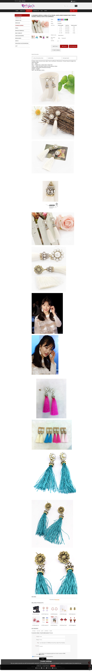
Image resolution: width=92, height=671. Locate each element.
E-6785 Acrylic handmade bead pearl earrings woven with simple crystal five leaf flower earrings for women (36, 625)
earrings (33, 630)
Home (17, 10)
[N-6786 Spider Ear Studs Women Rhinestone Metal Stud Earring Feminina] (72, 609)
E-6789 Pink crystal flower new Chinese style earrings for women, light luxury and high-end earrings (63, 614)
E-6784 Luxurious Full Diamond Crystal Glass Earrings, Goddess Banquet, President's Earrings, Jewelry (45, 625)
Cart (73, 10)
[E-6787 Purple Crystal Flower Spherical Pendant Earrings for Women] (45, 609)
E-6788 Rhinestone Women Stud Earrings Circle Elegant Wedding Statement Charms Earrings (54, 614)
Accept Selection (46, 665)
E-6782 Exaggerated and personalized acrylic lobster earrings (72, 625)
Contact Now (73, 46)
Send (43, 658)
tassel (51, 630)
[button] (56, 50)
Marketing (55, 668)
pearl (42, 630)
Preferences (49, 668)
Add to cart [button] (55, 46)
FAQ (41, 10)
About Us (22, 10)
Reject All (39, 665)
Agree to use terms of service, (43, 656)
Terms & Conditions (49, 656)
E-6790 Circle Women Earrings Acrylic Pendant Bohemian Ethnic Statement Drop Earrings (36, 614)
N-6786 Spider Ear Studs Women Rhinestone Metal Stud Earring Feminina (72, 614)
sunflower (46, 630)
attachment (42, 654)
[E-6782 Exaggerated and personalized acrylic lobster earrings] (72, 620)
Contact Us (36, 10)
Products (28, 10)
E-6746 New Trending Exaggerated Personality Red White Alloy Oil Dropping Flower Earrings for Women (63, 625)
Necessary (38, 668)
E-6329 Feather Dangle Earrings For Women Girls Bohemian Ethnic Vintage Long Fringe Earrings (54, 625)
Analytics (43, 668)
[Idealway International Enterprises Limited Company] (33, 6)
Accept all (53, 665)
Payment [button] (65, 46)
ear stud (38, 630)
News (45, 10)
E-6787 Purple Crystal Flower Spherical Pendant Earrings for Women (45, 614)
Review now (57, 599)
